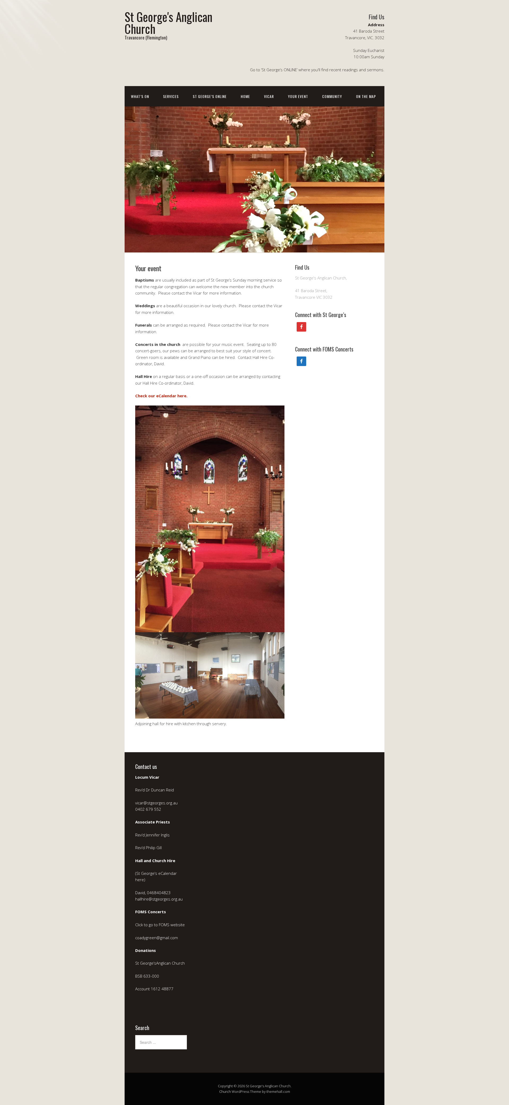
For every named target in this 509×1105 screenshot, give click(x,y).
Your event (298, 96)
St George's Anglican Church (168, 22)
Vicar (269, 96)
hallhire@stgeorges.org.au (159, 899)
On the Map (366, 96)
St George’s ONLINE (210, 96)
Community (332, 96)
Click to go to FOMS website (160, 924)
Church (225, 1091)
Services (171, 96)
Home (245, 96)
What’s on (140, 96)
